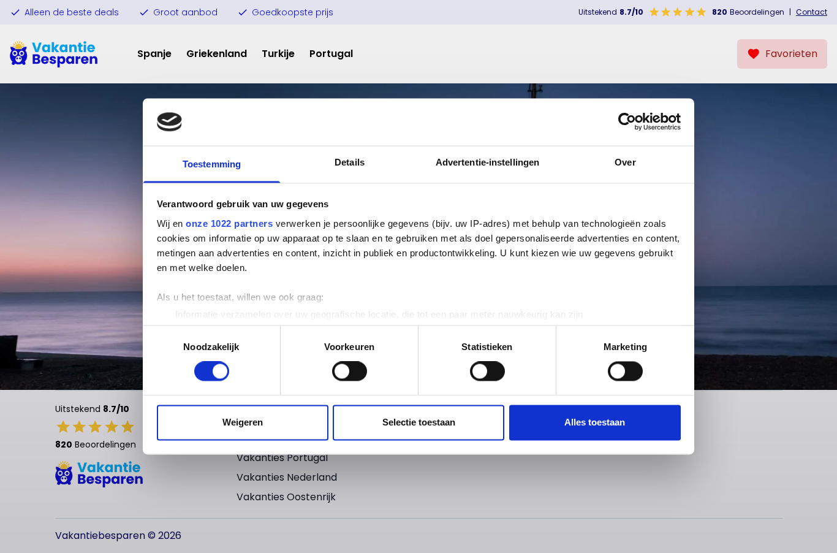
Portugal (331, 54)
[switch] (349, 371)
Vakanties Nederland (287, 477)
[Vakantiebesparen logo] (54, 53)
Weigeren (242, 422)
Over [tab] (625, 162)
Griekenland (216, 54)
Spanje (154, 54)
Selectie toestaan (418, 422)
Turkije (278, 54)
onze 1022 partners (229, 223)
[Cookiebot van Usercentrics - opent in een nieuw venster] (627, 122)
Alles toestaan (594, 422)
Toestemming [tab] (212, 164)
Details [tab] (350, 162)
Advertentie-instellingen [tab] (487, 162)
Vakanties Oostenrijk (286, 497)
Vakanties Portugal (282, 458)
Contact (811, 12)
